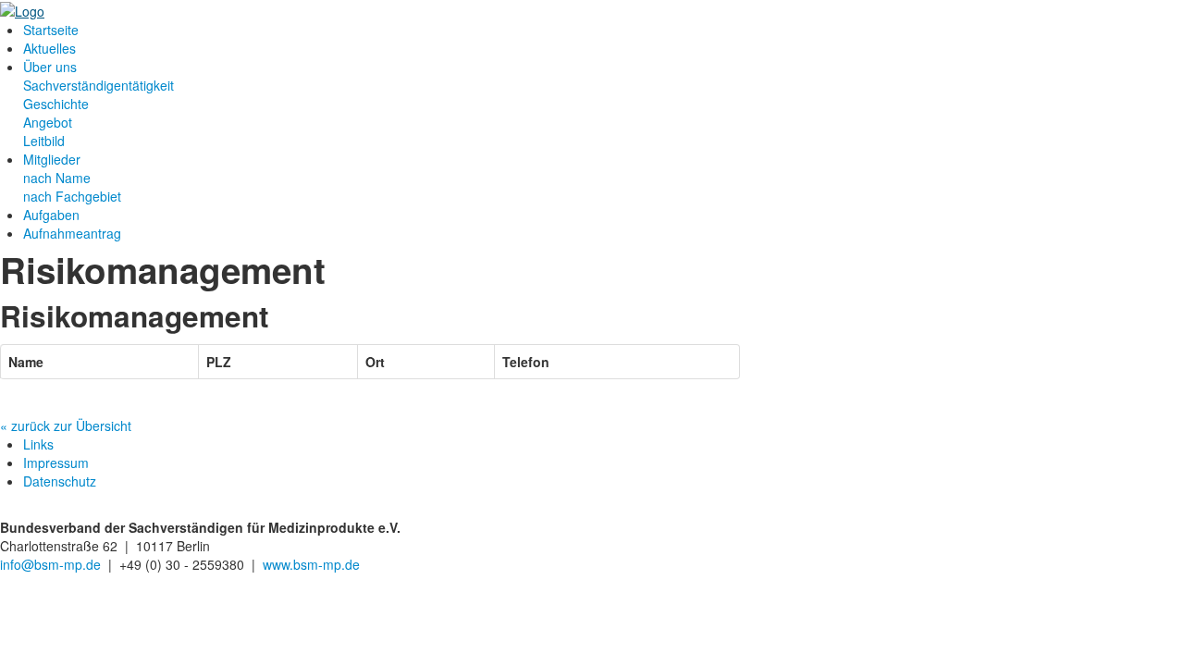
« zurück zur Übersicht (65, 425)
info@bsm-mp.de (52, 564)
